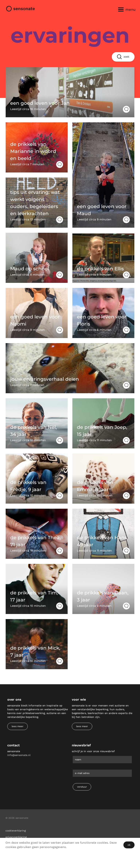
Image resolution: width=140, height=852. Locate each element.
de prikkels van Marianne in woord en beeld (33, 151)
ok (129, 844)
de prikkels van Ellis (100, 268)
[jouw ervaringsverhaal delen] (70, 368)
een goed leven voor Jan (40, 103)
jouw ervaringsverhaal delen (44, 379)
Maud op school (29, 268)
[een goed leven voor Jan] (70, 92)
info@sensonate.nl (18, 755)
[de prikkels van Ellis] (103, 258)
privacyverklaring (16, 836)
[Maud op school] (37, 258)
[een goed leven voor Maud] (103, 175)
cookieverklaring (15, 830)
